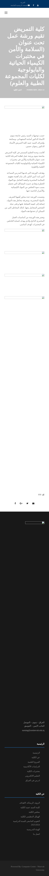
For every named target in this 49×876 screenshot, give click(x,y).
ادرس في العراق (32, 780)
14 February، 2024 (35, 90)
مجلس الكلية (34, 812)
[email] (29, 5)
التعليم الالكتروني (32, 776)
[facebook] (33, 5)
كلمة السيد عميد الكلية (30, 807)
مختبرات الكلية (33, 771)
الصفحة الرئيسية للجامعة (19, 5)
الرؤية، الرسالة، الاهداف (29, 803)
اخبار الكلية (17, 90)
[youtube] (38, 5)
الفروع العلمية (34, 762)
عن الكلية (36, 757)
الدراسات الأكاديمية (31, 766)
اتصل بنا (36, 834)
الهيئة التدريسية (33, 829)
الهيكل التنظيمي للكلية (30, 816)
